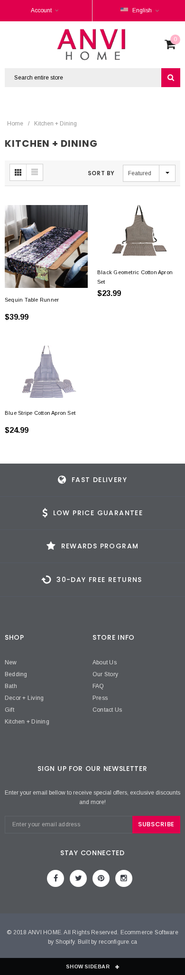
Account (41, 10)
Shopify (65, 942)
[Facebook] (55, 878)
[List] (35, 172)
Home (15, 123)
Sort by (101, 173)
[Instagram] (123, 878)
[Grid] (18, 172)
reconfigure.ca (118, 942)
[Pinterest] (101, 878)
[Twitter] (78, 878)
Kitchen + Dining (55, 123)
